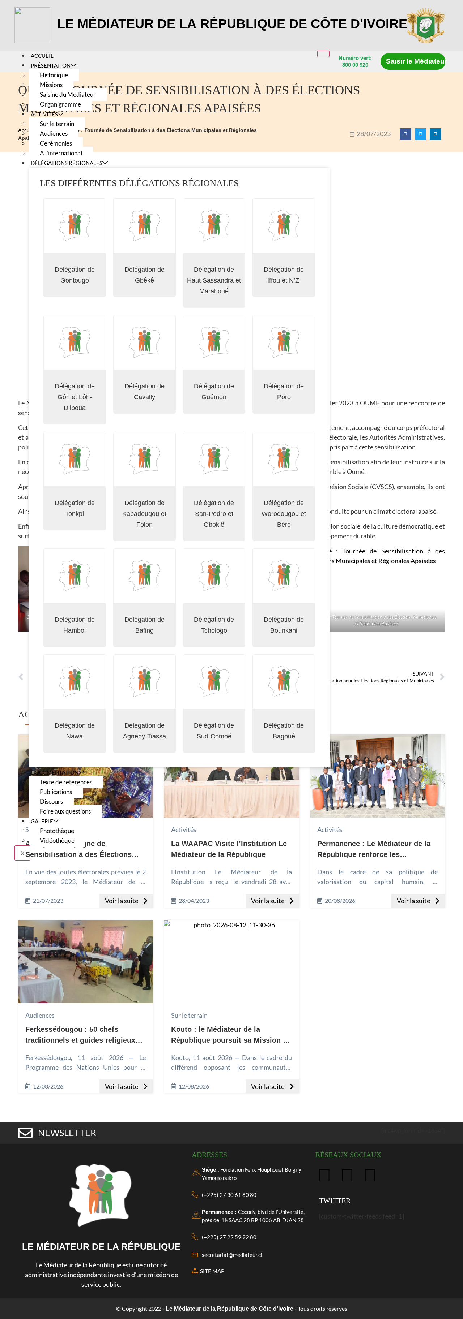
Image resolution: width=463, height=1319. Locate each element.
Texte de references (66, 782)
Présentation (51, 65)
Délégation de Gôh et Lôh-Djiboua (75, 397)
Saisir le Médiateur (416, 61)
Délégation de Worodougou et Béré (284, 513)
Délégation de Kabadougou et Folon (144, 513)
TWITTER (335, 1200)
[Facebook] (324, 1174)
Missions (51, 85)
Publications (56, 792)
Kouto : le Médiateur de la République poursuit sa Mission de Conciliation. (231, 1040)
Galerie (42, 821)
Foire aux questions (65, 811)
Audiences (54, 133)
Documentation (54, 772)
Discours (51, 801)
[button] (405, 134)
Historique (54, 75)
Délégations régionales (66, 163)
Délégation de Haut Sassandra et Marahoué (214, 280)
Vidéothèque (57, 840)
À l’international (61, 153)
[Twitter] (347, 1174)
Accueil (42, 55)
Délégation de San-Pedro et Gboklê (214, 513)
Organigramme (60, 104)
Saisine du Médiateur (68, 94)
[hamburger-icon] (323, 54)
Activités (44, 114)
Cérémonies (56, 143)
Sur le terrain (57, 124)
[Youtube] (370, 1174)
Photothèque (57, 831)
